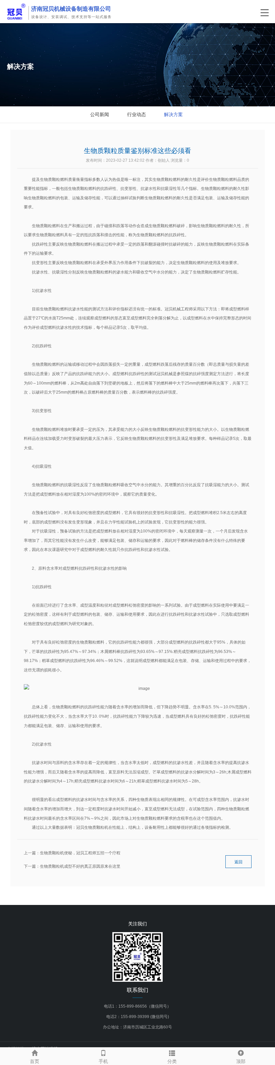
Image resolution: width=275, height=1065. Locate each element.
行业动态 (136, 114)
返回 (238, 862)
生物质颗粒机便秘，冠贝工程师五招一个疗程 (80, 853)
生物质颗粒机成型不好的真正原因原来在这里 (80, 866)
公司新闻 (99, 114)
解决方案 (173, 114)
